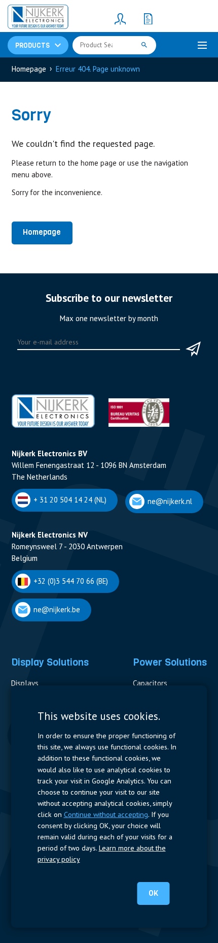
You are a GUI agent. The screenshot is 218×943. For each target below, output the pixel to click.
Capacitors (150, 683)
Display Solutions (50, 662)
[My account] (120, 18)
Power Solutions (170, 662)
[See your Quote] (148, 18)
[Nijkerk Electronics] (38, 18)
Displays (25, 683)
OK (153, 893)
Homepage (42, 232)
